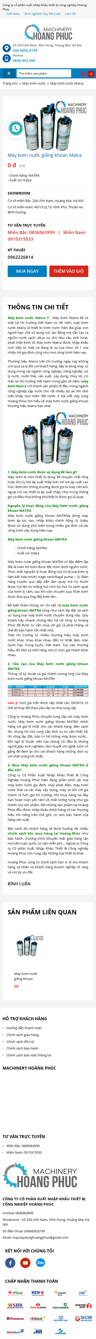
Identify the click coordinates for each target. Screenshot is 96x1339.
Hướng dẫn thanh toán (24, 1028)
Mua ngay (27, 271)
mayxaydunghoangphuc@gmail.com (40, 1237)
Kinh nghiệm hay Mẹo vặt (42, 13)
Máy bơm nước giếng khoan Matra (25, 978)
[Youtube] (25, 1263)
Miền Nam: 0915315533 (24, 1152)
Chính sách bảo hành (22, 1048)
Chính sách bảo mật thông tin (28, 1055)
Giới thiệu (13, 13)
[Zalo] (40, 1263)
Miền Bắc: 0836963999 (23, 1145)
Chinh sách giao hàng (22, 1034)
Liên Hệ (70, 13)
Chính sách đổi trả (20, 1041)
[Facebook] (10, 1263)
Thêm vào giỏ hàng (69, 272)
